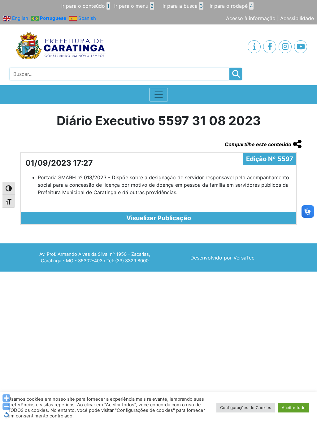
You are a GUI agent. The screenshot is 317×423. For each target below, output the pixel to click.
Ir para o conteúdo (85, 6)
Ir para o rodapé (231, 6)
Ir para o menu (134, 6)
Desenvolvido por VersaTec (222, 258)
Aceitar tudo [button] (294, 407)
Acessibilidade (297, 18)
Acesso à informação (251, 18)
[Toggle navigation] (158, 95)
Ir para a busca (183, 6)
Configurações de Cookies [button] (245, 407)
